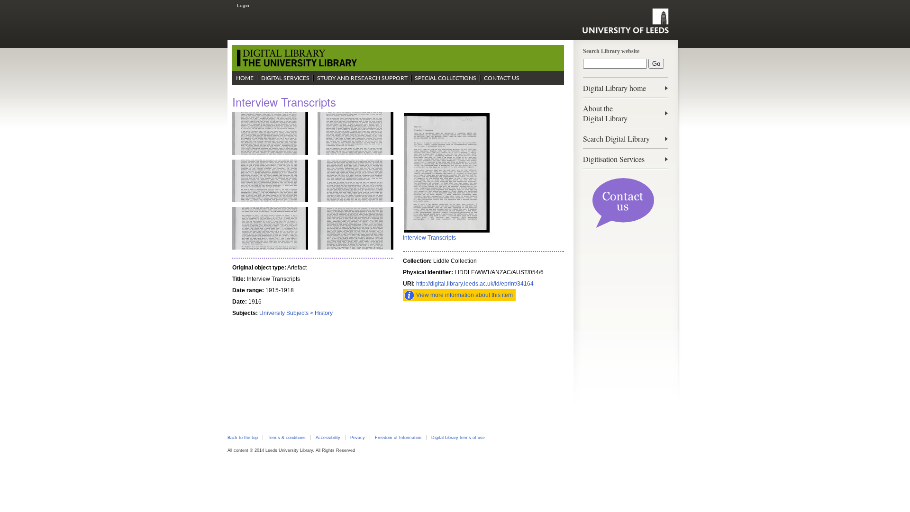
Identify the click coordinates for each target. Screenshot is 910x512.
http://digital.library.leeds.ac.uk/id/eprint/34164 (475, 283)
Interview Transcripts (429, 237)
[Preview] (447, 231)
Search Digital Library (616, 139)
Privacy (357, 437)
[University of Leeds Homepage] (625, 21)
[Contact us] (623, 226)
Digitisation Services (614, 159)
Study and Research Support (362, 78)
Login (243, 5)
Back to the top (243, 437)
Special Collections (445, 78)
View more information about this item (464, 295)
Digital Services (285, 78)
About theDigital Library (605, 113)
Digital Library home (614, 88)
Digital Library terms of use (458, 437)
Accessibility (328, 437)
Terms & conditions (287, 437)
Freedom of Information (398, 437)
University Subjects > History (296, 313)
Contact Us (501, 78)
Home (245, 78)
